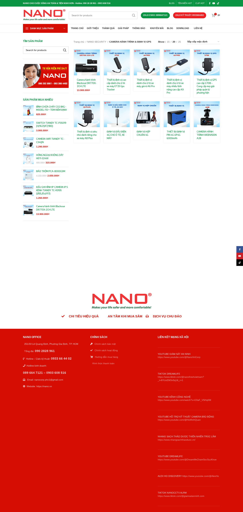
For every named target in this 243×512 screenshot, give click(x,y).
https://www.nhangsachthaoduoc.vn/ (176, 439)
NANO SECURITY (97, 41)
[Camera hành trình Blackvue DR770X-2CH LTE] (28, 210)
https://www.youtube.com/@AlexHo (200, 476)
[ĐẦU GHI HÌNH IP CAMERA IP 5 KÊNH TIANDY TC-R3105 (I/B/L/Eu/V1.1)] (28, 192)
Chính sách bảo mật (105, 344)
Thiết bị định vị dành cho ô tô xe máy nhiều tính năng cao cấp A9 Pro (175, 86)
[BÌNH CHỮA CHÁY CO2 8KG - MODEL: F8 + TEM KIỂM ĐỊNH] (28, 110)
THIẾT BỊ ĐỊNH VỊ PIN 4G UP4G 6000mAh (176, 134)
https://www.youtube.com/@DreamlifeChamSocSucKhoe (187, 459)
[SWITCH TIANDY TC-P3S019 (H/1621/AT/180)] (28, 126)
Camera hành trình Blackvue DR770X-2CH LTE (50, 208)
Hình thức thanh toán (103, 363)
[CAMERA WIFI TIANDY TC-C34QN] (28, 142)
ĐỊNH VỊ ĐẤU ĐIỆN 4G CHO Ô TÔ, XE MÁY (116, 134)
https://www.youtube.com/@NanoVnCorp (179, 357)
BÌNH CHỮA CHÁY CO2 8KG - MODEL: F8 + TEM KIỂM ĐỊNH (51, 108)
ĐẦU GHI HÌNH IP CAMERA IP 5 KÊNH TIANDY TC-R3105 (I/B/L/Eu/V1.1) (52, 190)
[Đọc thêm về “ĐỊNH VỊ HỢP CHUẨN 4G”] (157, 106)
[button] (98, 54)
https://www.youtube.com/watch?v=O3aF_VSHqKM (184, 400)
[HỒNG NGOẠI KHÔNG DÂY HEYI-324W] (28, 158)
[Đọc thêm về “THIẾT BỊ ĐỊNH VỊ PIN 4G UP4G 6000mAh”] (187, 106)
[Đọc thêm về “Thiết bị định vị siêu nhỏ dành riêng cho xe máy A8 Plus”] (98, 106)
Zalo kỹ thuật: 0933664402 (189, 15)
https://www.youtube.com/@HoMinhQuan (179, 419)
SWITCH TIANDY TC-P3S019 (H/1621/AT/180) (51, 124)
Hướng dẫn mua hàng (106, 357)
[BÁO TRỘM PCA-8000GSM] (28, 175)
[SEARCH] (134, 15)
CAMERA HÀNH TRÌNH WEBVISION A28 (207, 134)
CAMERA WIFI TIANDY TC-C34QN (50, 140)
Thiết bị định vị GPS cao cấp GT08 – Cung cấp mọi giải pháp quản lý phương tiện (207, 86)
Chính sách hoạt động (106, 350)
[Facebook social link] (209, 3)
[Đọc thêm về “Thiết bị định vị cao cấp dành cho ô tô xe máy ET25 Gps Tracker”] (127, 54)
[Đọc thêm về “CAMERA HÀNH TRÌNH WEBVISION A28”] (217, 106)
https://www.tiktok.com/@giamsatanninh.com (181, 496)
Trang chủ (79, 41)
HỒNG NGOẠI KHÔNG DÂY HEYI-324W (49, 157)
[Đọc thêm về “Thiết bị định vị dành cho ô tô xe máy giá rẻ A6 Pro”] (157, 54)
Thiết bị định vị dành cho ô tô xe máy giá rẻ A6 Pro (146, 83)
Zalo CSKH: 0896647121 (155, 15)
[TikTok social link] (218, 3)
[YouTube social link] (213, 3)
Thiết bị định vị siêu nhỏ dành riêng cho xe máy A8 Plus (87, 134)
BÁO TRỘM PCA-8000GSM (50, 171)
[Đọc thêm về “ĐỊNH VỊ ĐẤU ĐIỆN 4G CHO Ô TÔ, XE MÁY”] (127, 106)
